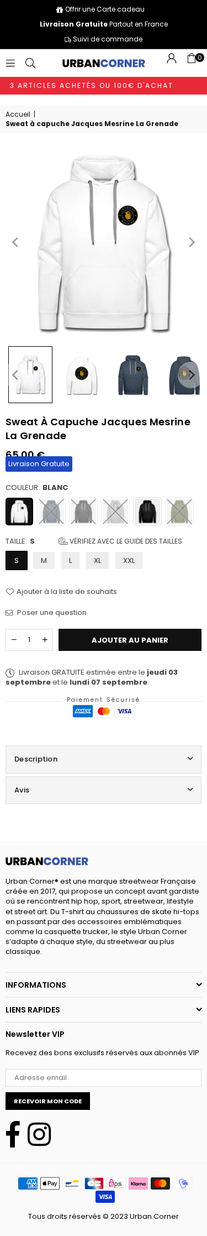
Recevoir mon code (48, 1101)
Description (35, 759)
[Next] (191, 242)
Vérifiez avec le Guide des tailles (125, 541)
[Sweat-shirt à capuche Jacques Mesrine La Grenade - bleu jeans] (133, 375)
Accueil (18, 114)
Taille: (94, 541)
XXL (129, 560)
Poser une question (51, 613)
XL (97, 560)
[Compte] (172, 63)
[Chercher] (30, 63)
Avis (21, 790)
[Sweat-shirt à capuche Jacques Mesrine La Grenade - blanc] (30, 375)
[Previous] (16, 242)
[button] (191, 63)
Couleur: (37, 488)
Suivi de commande (106, 39)
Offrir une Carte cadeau (105, 9)
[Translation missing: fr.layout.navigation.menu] (10, 63)
